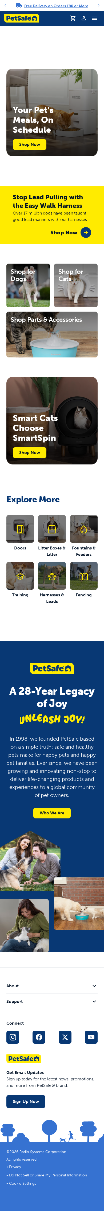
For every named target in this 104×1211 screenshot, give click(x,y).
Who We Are (52, 812)
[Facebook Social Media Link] (39, 1037)
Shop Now (29, 144)
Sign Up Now (26, 1101)
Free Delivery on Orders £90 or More (56, 6)
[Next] (98, 5)
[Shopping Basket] (73, 18)
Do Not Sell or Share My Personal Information (48, 1175)
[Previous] (5, 5)
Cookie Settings (22, 1183)
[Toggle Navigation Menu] (94, 18)
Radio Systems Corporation (42, 1152)
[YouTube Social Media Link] (91, 1037)
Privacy (15, 1167)
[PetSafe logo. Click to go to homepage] (21, 18)
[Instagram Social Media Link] (12, 1037)
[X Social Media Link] (65, 1037)
